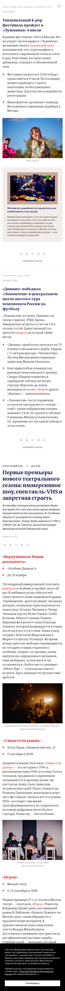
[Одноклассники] (27, 254)
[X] (32, 254)
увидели (21, 332)
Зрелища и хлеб (43, 7)
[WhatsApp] (44, 254)
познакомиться (41, 45)
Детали (35, 466)
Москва (27, 7)
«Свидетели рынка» (21, 741)
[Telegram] (38, 254)
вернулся (9, 588)
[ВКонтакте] (21, 254)
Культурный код (12, 7)
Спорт (26, 276)
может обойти (37, 389)
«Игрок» (10, 877)
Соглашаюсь (32, 983)
